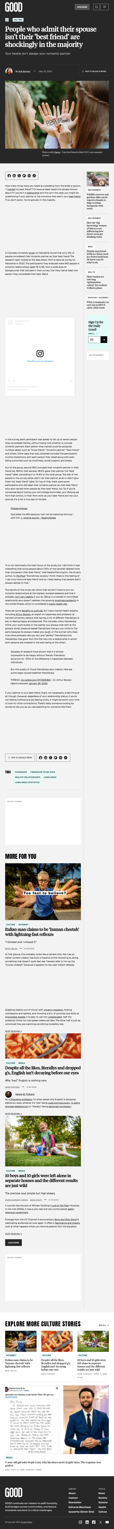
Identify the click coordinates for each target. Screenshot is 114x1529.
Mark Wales (11, 949)
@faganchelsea (19, 508)
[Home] (7, 20)
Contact (73, 1497)
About (72, 1493)
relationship (33, 192)
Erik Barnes (24, 71)
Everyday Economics (99, 297)
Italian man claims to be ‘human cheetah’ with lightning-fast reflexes (42, 932)
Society (102, 1497)
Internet (23, 924)
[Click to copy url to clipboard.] (34, 175)
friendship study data (43, 772)
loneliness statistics (27, 782)
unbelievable (55, 1016)
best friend (74, 196)
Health (91, 272)
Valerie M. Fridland (24, 1094)
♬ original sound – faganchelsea (38, 517)
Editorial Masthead (80, 1507)
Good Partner (12, 1087)
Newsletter (75, 1502)
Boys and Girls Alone (65, 1219)
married (11, 189)
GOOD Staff (36, 1200)
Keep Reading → (13, 1031)
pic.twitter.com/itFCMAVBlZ (35, 679)
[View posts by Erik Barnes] (9, 71)
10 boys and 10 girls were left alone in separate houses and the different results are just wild (41, 1180)
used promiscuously (59, 1102)
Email (92, 333)
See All (102, 1325)
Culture (18, 20)
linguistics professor (21, 1099)
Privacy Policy (26, 1522)
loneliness (50, 777)
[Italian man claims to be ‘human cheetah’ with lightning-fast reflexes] (21, 1351)
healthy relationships (27, 777)
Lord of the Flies (60, 1205)
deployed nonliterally (60, 1106)
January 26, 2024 (38, 683)
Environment (94, 190)
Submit (105, 340)
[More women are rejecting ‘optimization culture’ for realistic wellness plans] (98, 278)
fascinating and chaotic (67, 1222)
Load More (13, 1242)
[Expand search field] (96, 7)
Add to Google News (95, 71)
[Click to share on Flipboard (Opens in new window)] (24, 175)
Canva (57, 152)
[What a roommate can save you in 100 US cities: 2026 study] (98, 301)
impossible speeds (15, 1016)
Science (103, 1502)
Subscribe (82, 7)
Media (21, 1063)
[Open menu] (105, 7)
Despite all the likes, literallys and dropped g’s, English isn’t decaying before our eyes (43, 1070)
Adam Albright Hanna (16, 1200)
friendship (21, 772)
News (90, 246)
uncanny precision (53, 1009)
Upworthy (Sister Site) (81, 1511)
